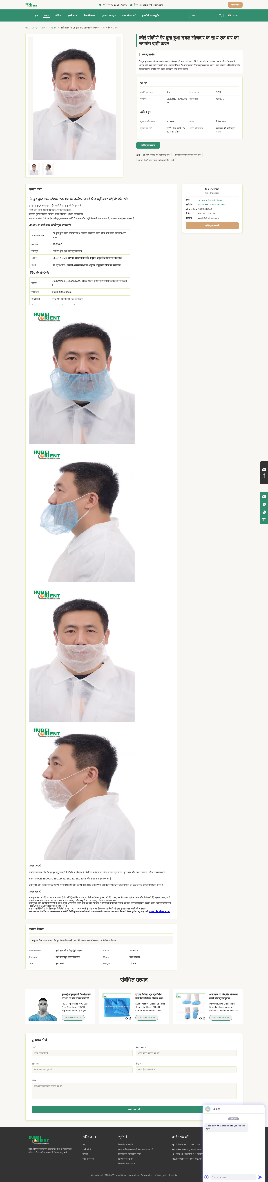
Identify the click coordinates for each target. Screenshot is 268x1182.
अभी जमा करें (134, 1109)
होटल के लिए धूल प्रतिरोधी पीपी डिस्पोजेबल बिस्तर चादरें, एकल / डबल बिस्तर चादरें (150, 998)
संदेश (34, 1080)
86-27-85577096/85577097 (211, 204)
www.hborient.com (159, 911)
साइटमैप (173, 1175)
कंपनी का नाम (141, 1047)
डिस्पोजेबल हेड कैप (48, 27)
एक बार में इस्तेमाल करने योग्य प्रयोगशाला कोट (136, 1149)
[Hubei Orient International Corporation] (31, 4)
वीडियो (59, 15)
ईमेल (138, 1064)
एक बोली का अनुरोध (150, 15)
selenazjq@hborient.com (150, 5)
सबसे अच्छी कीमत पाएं (73, 1017)
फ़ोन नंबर (35, 1064)
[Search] (220, 15)
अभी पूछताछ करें (148, 145)
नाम (34, 1047)
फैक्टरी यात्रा (90, 15)
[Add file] (206, 1177)
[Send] (260, 1177)
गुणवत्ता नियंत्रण (109, 15)
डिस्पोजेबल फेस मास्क (126, 1163)
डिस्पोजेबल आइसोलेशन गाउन (129, 1154)
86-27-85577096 (118, 5)
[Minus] (260, 1109)
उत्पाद (46, 15)
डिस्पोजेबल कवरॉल (125, 1144)
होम (36, 15)
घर (26, 27)
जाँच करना (235, 4)
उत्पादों (34, 27)
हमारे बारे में (72, 15)
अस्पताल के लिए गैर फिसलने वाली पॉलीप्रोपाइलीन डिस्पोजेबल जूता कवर (223, 998)
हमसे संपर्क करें (129, 15)
